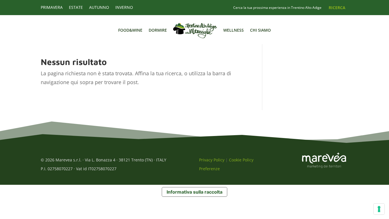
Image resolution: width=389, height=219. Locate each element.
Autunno (99, 7)
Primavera (52, 7)
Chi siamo (260, 30)
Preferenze (209, 168)
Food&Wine (130, 30)
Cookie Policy (241, 160)
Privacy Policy (211, 160)
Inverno (124, 7)
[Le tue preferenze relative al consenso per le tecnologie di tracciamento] (379, 209)
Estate (76, 7)
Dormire (158, 30)
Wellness (233, 30)
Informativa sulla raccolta (194, 192)
